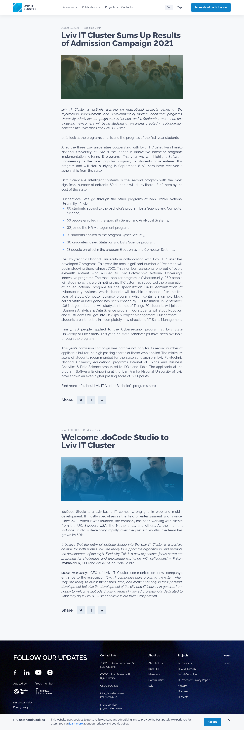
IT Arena (183, 691)
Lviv (150, 685)
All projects (185, 663)
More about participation (211, 7)
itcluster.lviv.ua (109, 697)
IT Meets (183, 697)
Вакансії (153, 668)
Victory (182, 685)
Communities (156, 680)
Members (154, 674)
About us (68, 7)
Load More (122, 632)
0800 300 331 (109, 685)
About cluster (156, 663)
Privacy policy (20, 707)
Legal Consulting (188, 674)
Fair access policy (23, 702)
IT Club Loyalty (187, 668)
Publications (89, 7)
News (226, 663)
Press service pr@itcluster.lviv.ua (111, 706)
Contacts (127, 7)
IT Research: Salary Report (194, 680)
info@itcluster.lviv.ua (112, 693)
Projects (110, 7)
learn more (76, 723)
